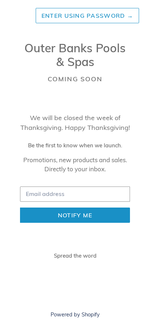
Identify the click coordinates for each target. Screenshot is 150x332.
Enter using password (87, 15)
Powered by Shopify (75, 314)
